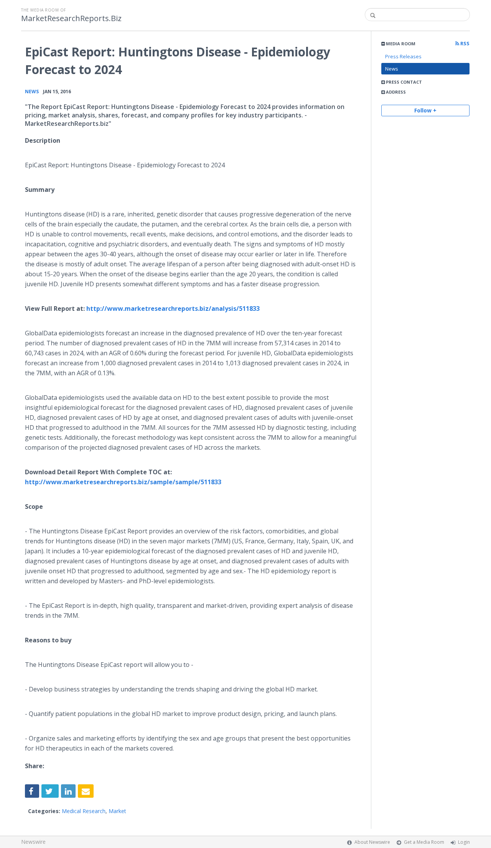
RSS (464, 43)
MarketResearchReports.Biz (71, 18)
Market (117, 811)
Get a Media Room (424, 842)
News (391, 68)
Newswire (33, 841)
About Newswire (372, 842)
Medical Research (83, 811)
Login (464, 842)
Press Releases (403, 56)
